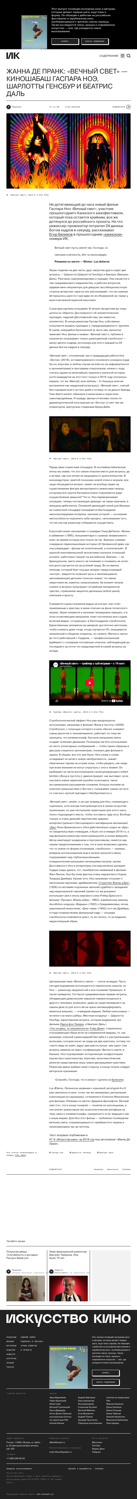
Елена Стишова (113, 1410)
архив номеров (29, 1346)
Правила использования (19, 1469)
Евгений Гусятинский (60, 1407)
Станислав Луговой (87, 1407)
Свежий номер (28, 1337)
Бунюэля (117, 1080)
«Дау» (52, 827)
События (10, 1350)
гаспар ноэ (57, 1153)
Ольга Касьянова (86, 1400)
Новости (59, 1270)
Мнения (10, 1341)
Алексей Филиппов (115, 1416)
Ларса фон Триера (72, 1024)
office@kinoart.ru (57, 1442)
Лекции (10, 1363)
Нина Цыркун (112, 1423)
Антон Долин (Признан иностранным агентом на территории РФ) (61, 1416)
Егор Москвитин (86, 1413)
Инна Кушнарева (86, 1404)
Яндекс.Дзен (98, 1448)
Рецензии (16, 107)
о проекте (26, 1350)
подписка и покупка (32, 1341)
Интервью (11, 1346)
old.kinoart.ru (45, 1494)
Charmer (99, 1469)
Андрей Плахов (85, 1416)
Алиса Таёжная (113, 1413)
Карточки (11, 1359)
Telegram (96, 1452)
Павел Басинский (58, 1400)
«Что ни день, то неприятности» (69, 1028)
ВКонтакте (97, 1442)
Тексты (10, 1367)
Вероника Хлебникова (117, 1420)
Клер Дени (97, 1028)
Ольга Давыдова (57, 1410)
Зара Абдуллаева (58, 1397)
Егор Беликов (72, 107)
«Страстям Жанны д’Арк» (114, 883)
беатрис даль (106, 1153)
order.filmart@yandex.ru (60, 1452)
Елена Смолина (113, 1407)
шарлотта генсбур (81, 1153)
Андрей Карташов (86, 1397)
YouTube (96, 1445)
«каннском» (113, 234)
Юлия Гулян (55, 1404)
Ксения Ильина (57, 1423)
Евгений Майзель (86, 1410)
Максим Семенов (114, 1404)
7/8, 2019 (20, 1155)
